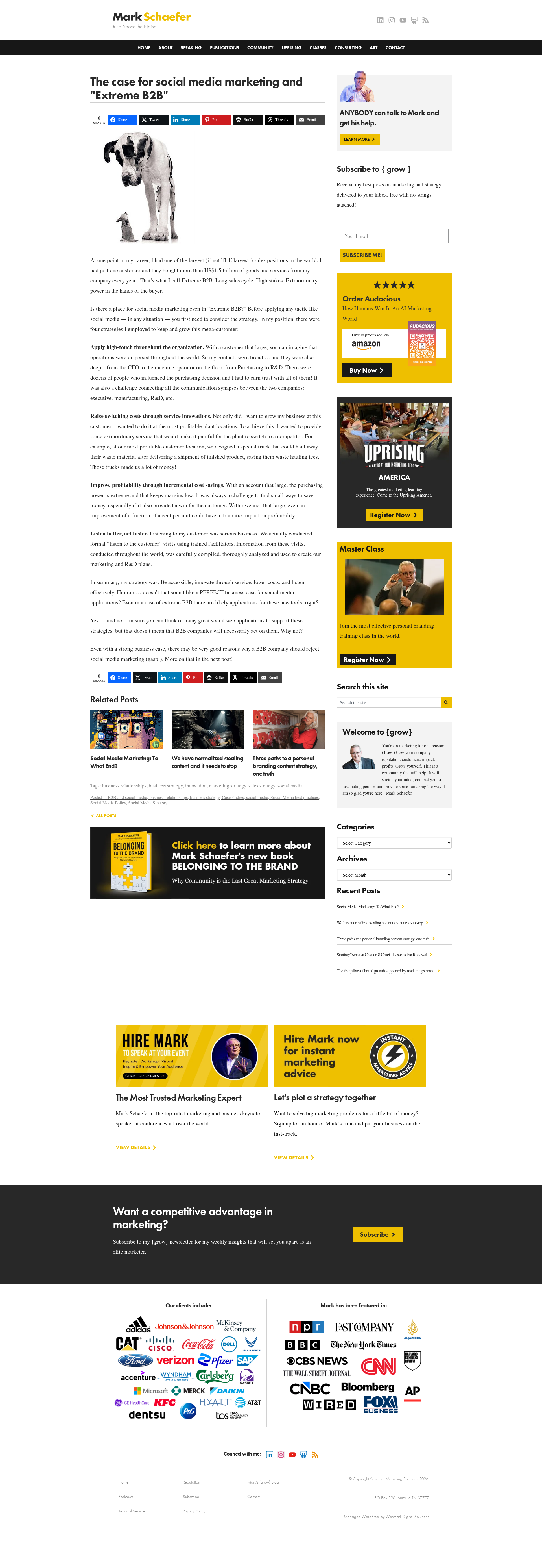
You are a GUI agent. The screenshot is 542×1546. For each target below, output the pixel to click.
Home (143, 48)
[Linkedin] (380, 20)
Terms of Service (132, 1511)
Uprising (291, 48)
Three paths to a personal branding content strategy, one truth (383, 939)
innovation (196, 785)
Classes (318, 48)
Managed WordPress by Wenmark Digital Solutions (386, 1516)
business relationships (124, 785)
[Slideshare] (414, 20)
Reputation (191, 1482)
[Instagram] (391, 20)
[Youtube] (402, 20)
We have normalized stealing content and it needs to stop (380, 923)
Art (373, 48)
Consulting (348, 48)
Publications (224, 48)
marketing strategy (227, 785)
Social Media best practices (294, 797)
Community (260, 48)
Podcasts (126, 1496)
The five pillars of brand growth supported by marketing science (386, 971)
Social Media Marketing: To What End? (368, 906)
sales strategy (261, 785)
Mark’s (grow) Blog (263, 1482)
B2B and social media (127, 797)
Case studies (233, 797)
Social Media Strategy (147, 802)
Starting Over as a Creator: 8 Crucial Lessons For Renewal (382, 954)
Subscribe (191, 1496)
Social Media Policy (108, 802)
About (165, 48)
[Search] (446, 702)
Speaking (191, 48)
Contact (395, 48)
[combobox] (389, 702)
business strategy (166, 785)
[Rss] (425, 20)
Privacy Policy (194, 1511)
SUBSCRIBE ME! (362, 255)
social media (290, 785)
